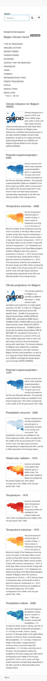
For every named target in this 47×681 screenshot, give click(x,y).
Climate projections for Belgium (23, 285)
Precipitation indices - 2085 (21, 603)
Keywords (9, 59)
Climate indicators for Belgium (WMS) (22, 105)
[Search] (32, 18)
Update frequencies (14, 81)
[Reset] (39, 18)
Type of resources (13, 44)
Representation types (15, 77)
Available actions (12, 47)
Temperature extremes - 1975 (22, 529)
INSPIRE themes (11, 51)
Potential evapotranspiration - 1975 (22, 371)
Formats (8, 74)
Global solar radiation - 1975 (21, 458)
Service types (10, 89)
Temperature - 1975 (17, 495)
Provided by (9, 66)
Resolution (9, 92)
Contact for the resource (17, 62)
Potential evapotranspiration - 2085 (22, 156)
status (7, 85)
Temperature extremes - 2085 (22, 206)
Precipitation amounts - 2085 (22, 412)
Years (7, 70)
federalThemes (11, 55)
